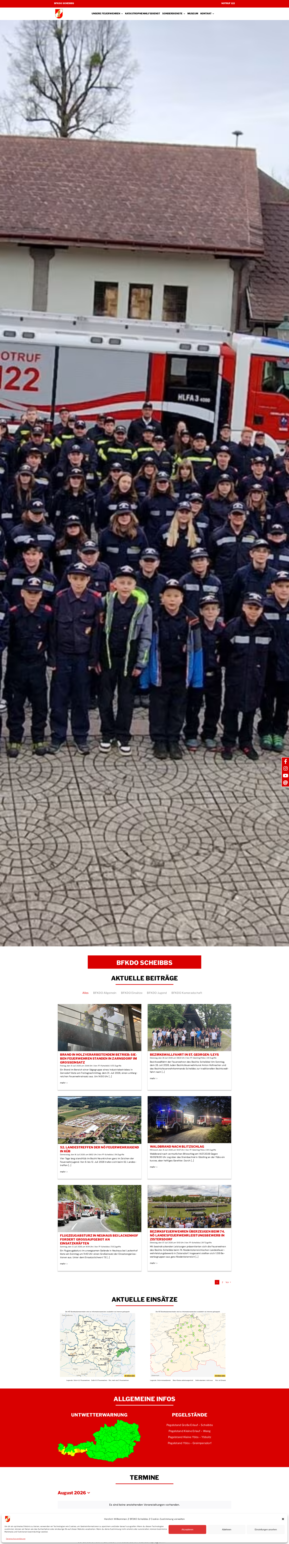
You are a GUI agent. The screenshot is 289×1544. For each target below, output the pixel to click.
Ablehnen (226, 1529)
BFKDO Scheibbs (64, 3)
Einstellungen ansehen (266, 1529)
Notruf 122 (228, 3)
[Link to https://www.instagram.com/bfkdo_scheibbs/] (285, 768)
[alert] (144, 1505)
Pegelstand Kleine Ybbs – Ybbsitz (189, 1437)
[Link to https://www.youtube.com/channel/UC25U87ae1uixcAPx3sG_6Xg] (285, 775)
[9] (189, 1005)
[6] (189, 1097)
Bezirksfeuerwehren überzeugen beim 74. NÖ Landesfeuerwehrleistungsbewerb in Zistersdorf (187, 1235)
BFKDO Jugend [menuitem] (157, 992)
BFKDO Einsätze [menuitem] (132, 992)
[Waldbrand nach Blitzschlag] (168, 1168)
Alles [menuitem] (85, 992)
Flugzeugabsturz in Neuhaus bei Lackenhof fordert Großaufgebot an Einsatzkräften (99, 1239)
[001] (99, 1186)
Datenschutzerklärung (15, 1539)
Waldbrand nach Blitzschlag (177, 1146)
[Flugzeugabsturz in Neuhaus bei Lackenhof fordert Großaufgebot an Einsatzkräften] (78, 1265)
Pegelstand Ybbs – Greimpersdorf (189, 1443)
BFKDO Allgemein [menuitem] (105, 992)
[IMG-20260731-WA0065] (99, 1005)
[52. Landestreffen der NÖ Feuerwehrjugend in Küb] (78, 1173)
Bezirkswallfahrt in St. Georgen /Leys (184, 1054)
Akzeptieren (187, 1529)
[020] (99, 1097)
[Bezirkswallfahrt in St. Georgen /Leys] (168, 1080)
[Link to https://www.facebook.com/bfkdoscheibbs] (285, 761)
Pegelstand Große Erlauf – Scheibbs (189, 1425)
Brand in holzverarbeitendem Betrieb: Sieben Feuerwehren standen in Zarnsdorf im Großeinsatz (98, 1058)
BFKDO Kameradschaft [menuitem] (186, 992)
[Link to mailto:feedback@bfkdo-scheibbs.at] (285, 782)
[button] (282, 1519)
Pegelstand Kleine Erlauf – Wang (190, 1431)
